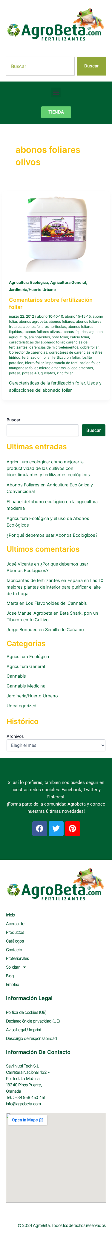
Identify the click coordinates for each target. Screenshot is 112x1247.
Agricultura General (68, 282)
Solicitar (12, 966)
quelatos (48, 373)
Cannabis (16, 676)
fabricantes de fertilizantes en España (45, 580)
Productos (15, 932)
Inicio (10, 914)
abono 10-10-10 (50, 316)
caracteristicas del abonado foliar (36, 342)
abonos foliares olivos (42, 332)
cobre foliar (89, 347)
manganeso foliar (23, 368)
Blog (10, 975)
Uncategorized (21, 705)
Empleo (12, 984)
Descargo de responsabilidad (31, 1038)
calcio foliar (79, 337)
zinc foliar (65, 373)
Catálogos (15, 940)
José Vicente (20, 564)
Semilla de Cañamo (64, 629)
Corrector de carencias (28, 352)
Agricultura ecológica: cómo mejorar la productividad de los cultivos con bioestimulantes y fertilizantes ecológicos (48, 468)
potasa (14, 373)
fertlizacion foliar (66, 357)
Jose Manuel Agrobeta (29, 613)
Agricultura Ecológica (28, 282)
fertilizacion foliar (36, 357)
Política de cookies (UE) (26, 1012)
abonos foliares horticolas (44, 327)
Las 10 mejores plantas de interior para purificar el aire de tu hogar (55, 587)
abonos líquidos (75, 332)
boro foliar (60, 337)
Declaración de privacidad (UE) (33, 1020)
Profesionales (17, 958)
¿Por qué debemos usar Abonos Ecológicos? (52, 535)
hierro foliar (34, 363)
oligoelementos (80, 368)
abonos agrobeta (33, 321)
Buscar (13, 419)
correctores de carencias (69, 352)
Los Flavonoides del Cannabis (56, 603)
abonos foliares (61, 321)
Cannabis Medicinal (26, 686)
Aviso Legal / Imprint (23, 1029)
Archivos (15, 736)
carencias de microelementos (53, 347)
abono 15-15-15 (78, 316)
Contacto (14, 949)
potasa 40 (30, 373)
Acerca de (15, 923)
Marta (12, 603)
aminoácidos (39, 337)
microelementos (52, 368)
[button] (56, 92)
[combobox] (40, 66)
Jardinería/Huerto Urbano (32, 289)
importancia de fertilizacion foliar (72, 363)
